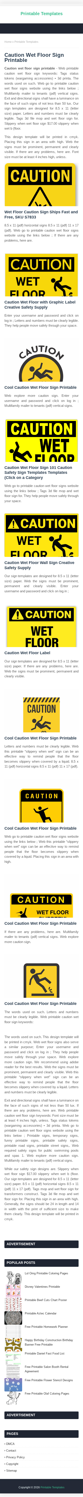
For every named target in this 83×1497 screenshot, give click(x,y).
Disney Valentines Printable (42, 1286)
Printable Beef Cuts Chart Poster (46, 1300)
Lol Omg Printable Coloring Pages (46, 1273)
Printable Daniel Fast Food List (44, 1353)
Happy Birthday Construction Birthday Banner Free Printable (49, 1342)
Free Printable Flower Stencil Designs (49, 1380)
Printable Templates (42, 13)
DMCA (10, 1444)
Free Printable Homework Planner (46, 1326)
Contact (11, 1450)
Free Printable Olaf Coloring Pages (47, 1393)
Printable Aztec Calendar (40, 1313)
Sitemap (11, 1470)
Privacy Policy (15, 1457)
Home (8, 41)
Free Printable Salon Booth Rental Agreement (46, 1369)
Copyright (12, 1464)
